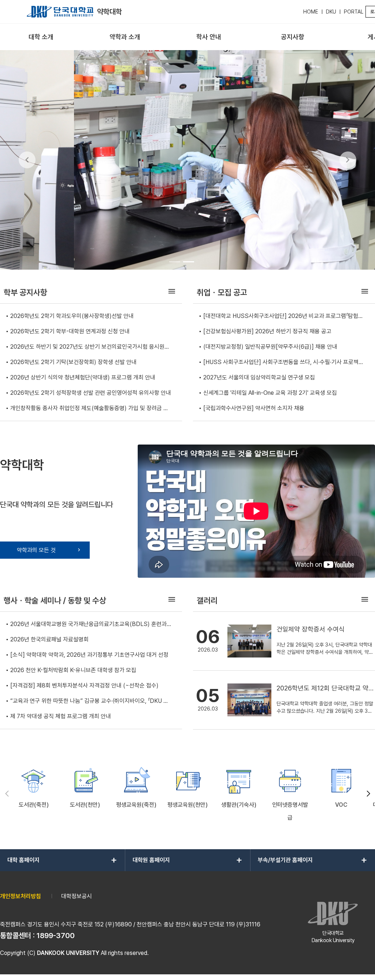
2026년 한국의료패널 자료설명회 (49, 639)
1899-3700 (56, 935)
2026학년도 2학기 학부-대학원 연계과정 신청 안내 (70, 331)
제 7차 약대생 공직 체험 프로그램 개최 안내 (60, 716)
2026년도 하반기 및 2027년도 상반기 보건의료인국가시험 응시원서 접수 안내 (90, 347)
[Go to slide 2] (188, 261)
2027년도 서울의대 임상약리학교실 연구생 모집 (259, 377)
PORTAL (353, 12)
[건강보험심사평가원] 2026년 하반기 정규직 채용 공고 (267, 331)
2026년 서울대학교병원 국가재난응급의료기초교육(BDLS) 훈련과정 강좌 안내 (91, 625)
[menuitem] (41, 37)
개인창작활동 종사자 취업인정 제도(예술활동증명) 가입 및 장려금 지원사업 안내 (89, 409)
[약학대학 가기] (60, 12)
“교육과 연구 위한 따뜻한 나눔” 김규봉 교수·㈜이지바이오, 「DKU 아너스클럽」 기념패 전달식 (89, 701)
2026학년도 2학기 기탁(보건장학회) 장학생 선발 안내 (73, 362)
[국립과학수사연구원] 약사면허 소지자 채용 (253, 408)
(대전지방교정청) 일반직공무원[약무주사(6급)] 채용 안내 (270, 346)
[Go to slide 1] (174, 261)
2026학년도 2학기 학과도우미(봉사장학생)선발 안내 (72, 315)
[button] (368, 794)
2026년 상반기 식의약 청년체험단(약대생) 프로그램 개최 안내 (82, 377)
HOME (310, 12)
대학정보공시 (76, 896)
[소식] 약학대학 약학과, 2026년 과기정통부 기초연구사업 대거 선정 (89, 654)
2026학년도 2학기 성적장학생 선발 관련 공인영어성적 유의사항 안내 (90, 392)
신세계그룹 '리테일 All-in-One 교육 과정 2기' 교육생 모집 (270, 392)
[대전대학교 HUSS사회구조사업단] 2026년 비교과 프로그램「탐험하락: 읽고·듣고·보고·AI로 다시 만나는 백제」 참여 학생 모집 (283, 316)
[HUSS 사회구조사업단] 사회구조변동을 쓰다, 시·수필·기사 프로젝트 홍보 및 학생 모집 (283, 363)
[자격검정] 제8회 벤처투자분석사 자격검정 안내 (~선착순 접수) (84, 685)
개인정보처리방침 (20, 896)
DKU (331, 12)
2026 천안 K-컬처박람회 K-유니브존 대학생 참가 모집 (73, 670)
